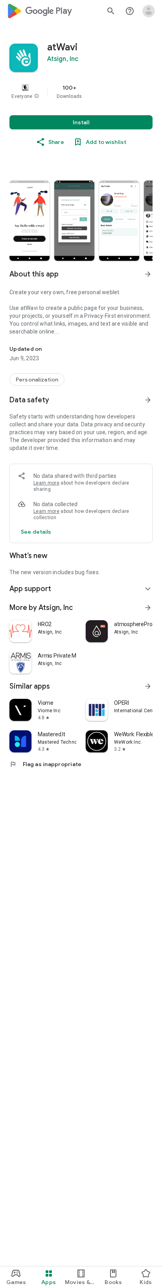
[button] (36, 96)
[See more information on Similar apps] (147, 686)
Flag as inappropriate (45, 764)
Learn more (46, 483)
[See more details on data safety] (36, 531)
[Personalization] (36, 379)
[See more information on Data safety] (147, 400)
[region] (81, 91)
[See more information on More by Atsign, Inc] (147, 607)
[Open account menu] (148, 11)
